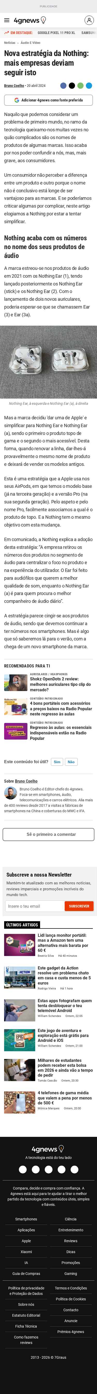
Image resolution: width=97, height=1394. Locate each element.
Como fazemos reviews (26, 1340)
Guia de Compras (26, 1274)
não (71, 762)
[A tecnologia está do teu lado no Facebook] (23, 1169)
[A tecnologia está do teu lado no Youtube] (49, 1169)
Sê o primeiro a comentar (51, 834)
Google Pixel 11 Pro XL (56, 33)
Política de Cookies (71, 1299)
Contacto (70, 1310)
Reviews (70, 1241)
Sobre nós (26, 1304)
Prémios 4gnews (70, 1332)
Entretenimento (70, 1230)
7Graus (60, 1357)
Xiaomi (26, 1252)
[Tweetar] (72, 86)
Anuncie (70, 1321)
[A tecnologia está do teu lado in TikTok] (61, 1169)
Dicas (70, 1252)
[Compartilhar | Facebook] (63, 86)
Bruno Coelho (14, 86)
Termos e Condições (71, 1288)
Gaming (70, 1274)
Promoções (71, 1263)
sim (57, 762)
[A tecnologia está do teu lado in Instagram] (36, 1169)
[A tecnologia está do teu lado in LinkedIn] (74, 1169)
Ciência (71, 1219)
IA (26, 1263)
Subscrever (79, 906)
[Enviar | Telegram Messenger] (89, 86)
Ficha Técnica (26, 1326)
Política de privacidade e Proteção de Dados (26, 1291)
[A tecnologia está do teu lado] (31, 20)
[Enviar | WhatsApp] (80, 86)
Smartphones (26, 1219)
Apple (26, 1241)
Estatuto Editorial (26, 1315)
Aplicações (26, 1230)
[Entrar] (89, 20)
